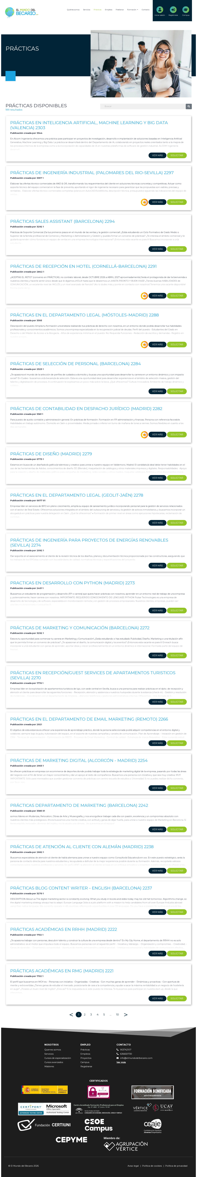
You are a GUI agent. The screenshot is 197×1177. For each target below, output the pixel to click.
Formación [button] (132, 10)
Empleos (108, 10)
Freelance (120, 10)
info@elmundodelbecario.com (136, 1058)
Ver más (157, 155)
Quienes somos (52, 1049)
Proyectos (85, 1058)
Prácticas (97, 10)
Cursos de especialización (57, 1058)
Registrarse (86, 1066)
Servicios (86, 10)
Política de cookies (152, 1166)
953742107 (125, 1049)
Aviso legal (133, 1166)
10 (117, 1014)
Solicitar (177, 155)
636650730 (126, 1054)
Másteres (49, 1066)
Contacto (145, 10)
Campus (84, 1062)
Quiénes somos (73, 10)
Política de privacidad (176, 1166)
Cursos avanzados (53, 1062)
